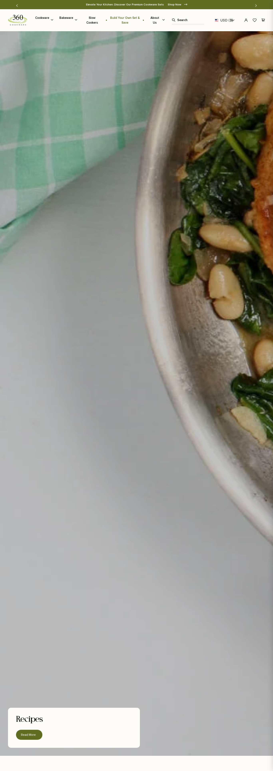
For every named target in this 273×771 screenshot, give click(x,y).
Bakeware (66, 18)
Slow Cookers (92, 20)
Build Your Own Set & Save (125, 20)
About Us (154, 20)
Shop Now (175, 4)
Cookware (42, 18)
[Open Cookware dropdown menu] (52, 20)
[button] (17, 6)
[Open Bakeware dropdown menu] (76, 20)
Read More (29, 733)
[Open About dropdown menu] (163, 20)
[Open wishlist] (255, 20)
